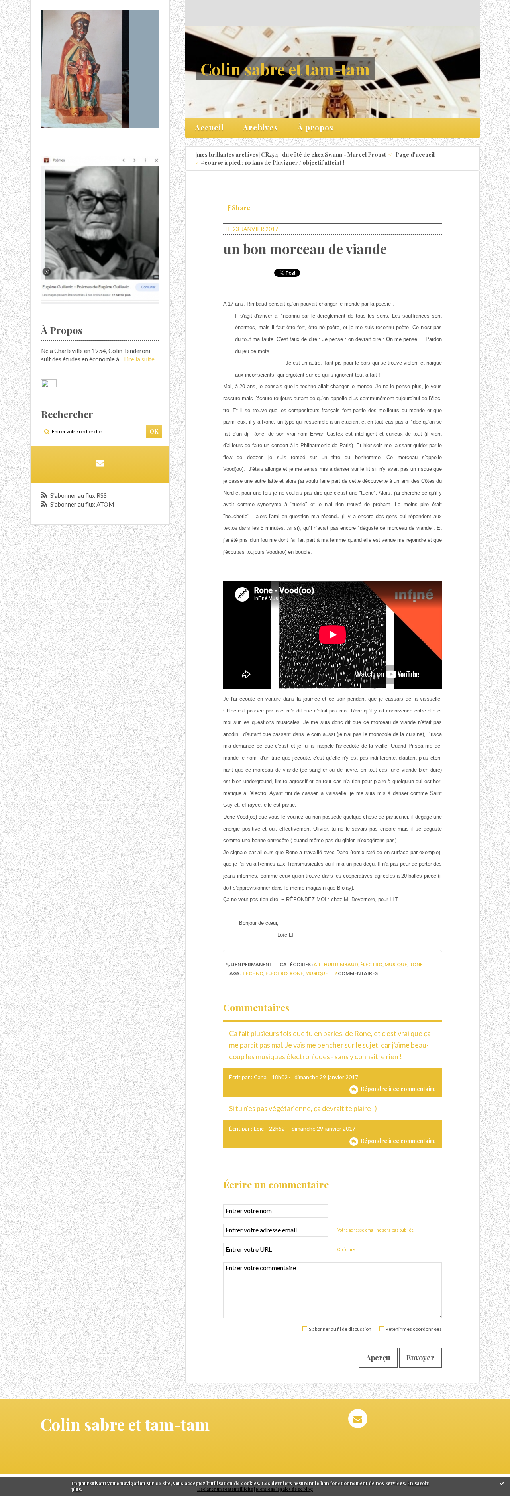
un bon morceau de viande (305, 248)
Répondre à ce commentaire (398, 1089)
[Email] (100, 463)
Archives (260, 127)
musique (395, 964)
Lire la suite (139, 359)
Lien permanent (251, 964)
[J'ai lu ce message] (502, 1483)
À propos (315, 127)
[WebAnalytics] (49, 383)
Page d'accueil (415, 154)
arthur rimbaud (336, 964)
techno (252, 973)
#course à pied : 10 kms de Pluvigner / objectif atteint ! (272, 162)
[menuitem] (209, 128)
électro (371, 964)
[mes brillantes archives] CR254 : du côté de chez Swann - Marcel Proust (290, 154)
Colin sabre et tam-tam (285, 68)
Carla (260, 1077)
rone (416, 964)
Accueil (209, 127)
